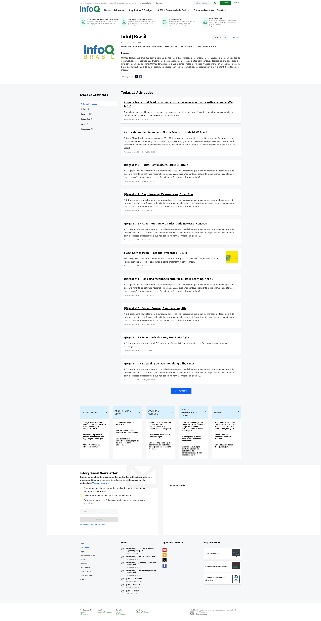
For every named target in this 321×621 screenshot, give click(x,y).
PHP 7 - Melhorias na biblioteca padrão (91, 446)
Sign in (236, 3)
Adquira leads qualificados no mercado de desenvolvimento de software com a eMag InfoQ (160, 426)
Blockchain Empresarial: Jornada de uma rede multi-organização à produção (94, 437)
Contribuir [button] (159, 3)
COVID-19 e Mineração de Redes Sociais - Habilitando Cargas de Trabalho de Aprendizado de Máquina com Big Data (193, 427)
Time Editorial (85, 568)
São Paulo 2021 (208, 524)
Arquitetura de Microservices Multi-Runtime (223, 437)
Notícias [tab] (86, 114)
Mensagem (221, 37)
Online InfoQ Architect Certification (140, 557)
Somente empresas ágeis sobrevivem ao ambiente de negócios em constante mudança (160, 446)
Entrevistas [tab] (86, 119)
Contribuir (83, 564)
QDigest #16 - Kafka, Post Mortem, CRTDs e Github (156, 165)
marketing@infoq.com (142, 612)
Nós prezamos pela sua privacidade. (92, 524)
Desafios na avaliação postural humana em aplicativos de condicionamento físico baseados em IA (192, 451)
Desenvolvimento (114, 10)
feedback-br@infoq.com (84, 613)
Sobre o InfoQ (85, 572)
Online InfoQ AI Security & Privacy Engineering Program (139, 550)
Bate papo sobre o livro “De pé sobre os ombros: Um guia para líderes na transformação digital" (225, 426)
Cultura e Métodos (204, 10)
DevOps (221, 10)
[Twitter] (136, 76)
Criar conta (84, 547)
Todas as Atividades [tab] (89, 104)
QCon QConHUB (188, 491)
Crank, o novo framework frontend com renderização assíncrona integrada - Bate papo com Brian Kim (94, 426)
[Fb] (140, 76)
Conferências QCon (87, 556)
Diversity (83, 580)
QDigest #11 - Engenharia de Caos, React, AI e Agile (156, 337)
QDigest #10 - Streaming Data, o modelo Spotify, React (159, 363)
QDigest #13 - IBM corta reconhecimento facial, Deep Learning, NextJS (168, 279)
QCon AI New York (133, 585)
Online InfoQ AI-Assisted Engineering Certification (141, 572)
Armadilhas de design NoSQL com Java (224, 446)
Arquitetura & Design (140, 10)
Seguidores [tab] (87, 129)
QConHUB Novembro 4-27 (180, 524)
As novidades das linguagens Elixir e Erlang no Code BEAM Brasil (165, 132)
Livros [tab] (84, 124)
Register (225, 3)
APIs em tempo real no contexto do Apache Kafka (127, 432)
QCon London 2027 (133, 591)
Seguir (236, 37)
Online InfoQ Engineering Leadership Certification (141, 564)
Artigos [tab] (85, 109)
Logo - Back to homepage (90, 9)
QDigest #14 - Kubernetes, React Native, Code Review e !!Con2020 (165, 223)
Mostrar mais (181, 391)
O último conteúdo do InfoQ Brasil (125, 424)
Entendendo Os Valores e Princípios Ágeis (159, 436)
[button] (99, 519)
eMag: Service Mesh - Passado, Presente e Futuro (155, 253)
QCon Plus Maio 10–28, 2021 (181, 528)
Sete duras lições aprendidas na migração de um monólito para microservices (127, 442)
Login (82, 552)
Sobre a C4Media (86, 576)
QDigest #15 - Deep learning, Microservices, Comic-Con (158, 194)
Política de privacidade (198, 614)
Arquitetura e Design (123, 412)
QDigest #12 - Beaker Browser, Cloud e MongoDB (155, 308)
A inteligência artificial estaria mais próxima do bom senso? (192, 439)
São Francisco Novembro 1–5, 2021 (217, 528)
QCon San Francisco (134, 579)
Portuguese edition (145, 3)
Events (82, 560)
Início (82, 543)
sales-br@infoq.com (105, 612)
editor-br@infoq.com (121, 613)
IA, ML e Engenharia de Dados (173, 10)
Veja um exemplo (100, 483)
